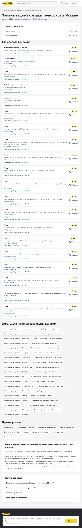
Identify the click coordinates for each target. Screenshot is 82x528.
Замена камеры (22, 432)
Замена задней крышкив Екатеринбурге (47, 338)
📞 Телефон (73, 51)
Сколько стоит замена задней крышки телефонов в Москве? (30, 483)
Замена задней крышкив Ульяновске (45, 400)
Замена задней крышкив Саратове (51, 386)
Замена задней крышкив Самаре (42, 381)
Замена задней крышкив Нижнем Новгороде (48, 362)
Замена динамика (59, 432)
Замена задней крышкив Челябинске (47, 410)
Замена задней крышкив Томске (15, 395)
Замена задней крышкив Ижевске (16, 343)
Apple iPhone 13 (10, 35)
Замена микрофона (10, 437)
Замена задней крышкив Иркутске (44, 343)
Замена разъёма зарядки (47, 427)
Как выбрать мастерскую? (16, 498)
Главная (5, 10)
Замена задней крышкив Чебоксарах (17, 410)
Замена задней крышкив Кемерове (16, 353)
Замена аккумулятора (26, 427)
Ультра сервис (9, 58)
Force (6, 72)
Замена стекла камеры (40, 432)
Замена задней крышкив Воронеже (16, 338)
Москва (65, 3)
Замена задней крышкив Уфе (14, 405)
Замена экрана (9, 427)
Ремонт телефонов (16, 10)
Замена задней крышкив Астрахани (16, 329)
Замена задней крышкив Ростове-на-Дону (46, 376)
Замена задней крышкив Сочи (14, 391)
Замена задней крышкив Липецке (16, 362)
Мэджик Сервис (10, 98)
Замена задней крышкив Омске (47, 367)
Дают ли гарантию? (13, 493)
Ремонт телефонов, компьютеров (17, 48)
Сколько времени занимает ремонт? (20, 488)
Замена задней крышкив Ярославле (16, 414)
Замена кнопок (27, 437)
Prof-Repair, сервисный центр (15, 85)
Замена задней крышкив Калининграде (45, 348)
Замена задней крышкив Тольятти (42, 391)
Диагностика (8, 432)
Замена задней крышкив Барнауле (46, 329)
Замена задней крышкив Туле (41, 395)
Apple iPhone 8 (10, 31)
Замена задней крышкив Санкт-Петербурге (19, 386)
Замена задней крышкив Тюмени (15, 400)
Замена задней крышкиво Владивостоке (18, 334)
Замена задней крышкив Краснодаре (17, 357)
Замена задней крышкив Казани (15, 348)
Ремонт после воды (67, 427)
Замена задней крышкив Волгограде (49, 334)
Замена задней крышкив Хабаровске (42, 405)
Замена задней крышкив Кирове (44, 353)
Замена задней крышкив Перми (15, 376)
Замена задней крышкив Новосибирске (18, 367)
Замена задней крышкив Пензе (45, 372)
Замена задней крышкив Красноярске (48, 357)
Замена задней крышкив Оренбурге (16, 372)
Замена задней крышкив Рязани (15, 381)
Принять (71, 521)
